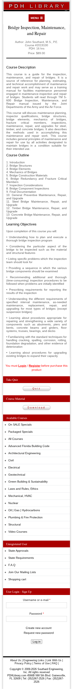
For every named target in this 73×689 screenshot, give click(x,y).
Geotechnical (16, 474)
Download (36, 407)
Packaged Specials (20, 431)
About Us (15, 660)
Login (22, 365)
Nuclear (13, 503)
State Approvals (18, 550)
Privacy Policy (23, 663)
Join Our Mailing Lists (22, 572)
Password (36, 613)
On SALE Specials (20, 424)
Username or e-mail (36, 600)
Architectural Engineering (24, 453)
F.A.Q (11, 565)
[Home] (36, 5)
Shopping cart (17, 579)
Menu (35, 18)
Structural (14, 524)
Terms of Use (42, 663)
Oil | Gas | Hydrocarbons (24, 510)
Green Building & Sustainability (28, 481)
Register (34, 365)
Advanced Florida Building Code (28, 446)
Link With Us (53, 660)
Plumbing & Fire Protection (25, 517)
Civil (11, 460)
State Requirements (21, 557)
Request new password (39, 632)
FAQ (54, 663)
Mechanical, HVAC (20, 495)
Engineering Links (33, 660)
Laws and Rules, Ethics (23, 488)
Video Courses (17, 531)
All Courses (15, 438)
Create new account (39, 628)
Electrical (14, 467)
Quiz (36, 388)
